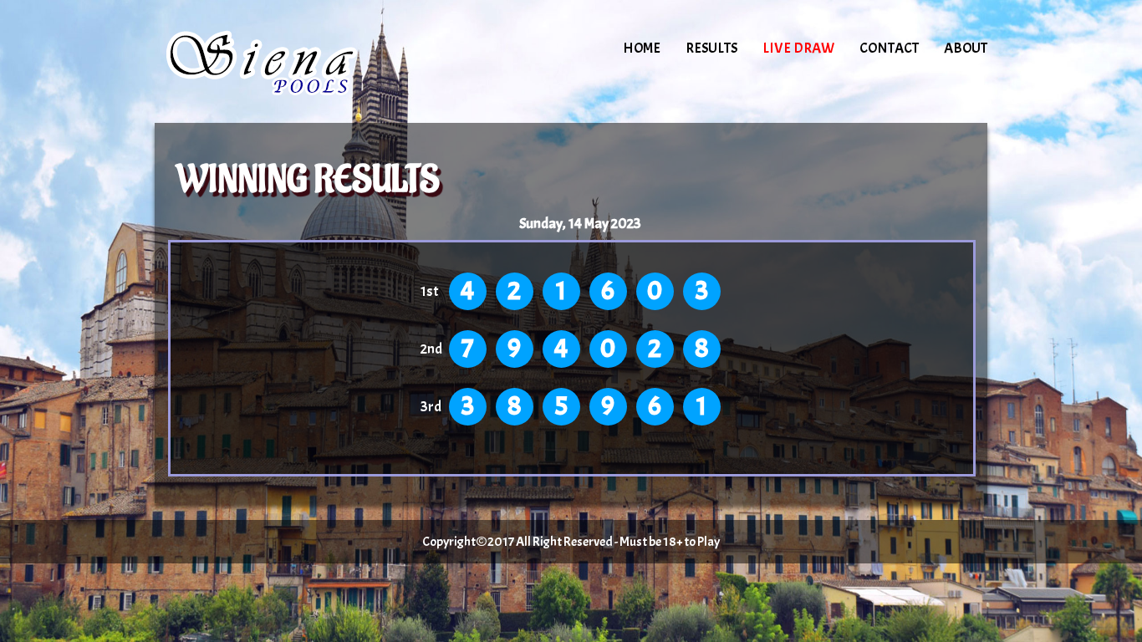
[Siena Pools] (297, 62)
